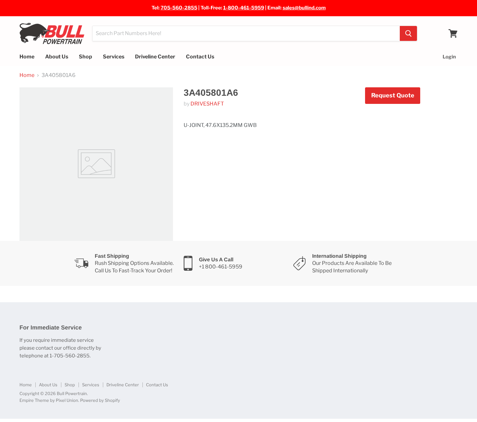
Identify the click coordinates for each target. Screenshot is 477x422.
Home (26, 57)
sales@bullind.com (304, 8)
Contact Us (200, 57)
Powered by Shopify (100, 400)
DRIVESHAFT (207, 104)
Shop (85, 57)
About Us (56, 57)
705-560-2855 (179, 8)
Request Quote (392, 95)
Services (113, 57)
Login (449, 57)
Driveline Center (155, 57)
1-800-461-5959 (243, 8)
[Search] (408, 33)
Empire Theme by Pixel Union (48, 400)
